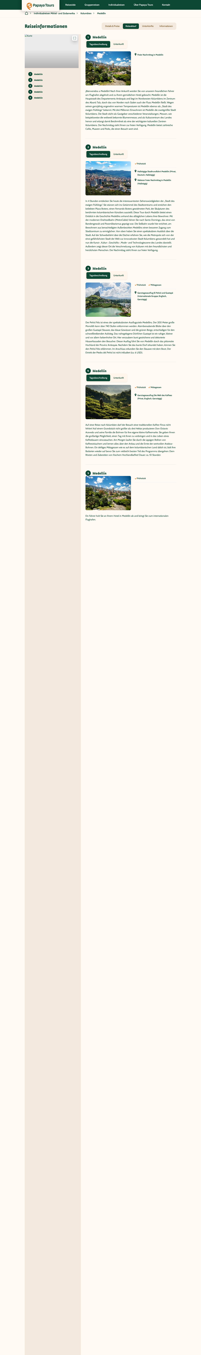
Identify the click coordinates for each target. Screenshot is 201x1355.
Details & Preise (112, 26)
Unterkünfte (148, 26)
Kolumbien (86, 13)
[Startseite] (26, 13)
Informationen (166, 26)
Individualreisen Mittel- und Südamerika (54, 13)
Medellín (101, 13)
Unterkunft (118, 44)
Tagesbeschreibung (98, 44)
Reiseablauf (131, 26)
